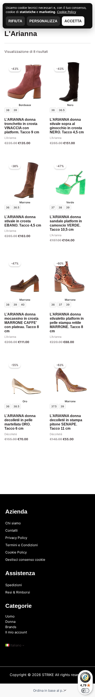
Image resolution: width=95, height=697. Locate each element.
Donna (10, 622)
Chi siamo (13, 523)
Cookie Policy (16, 552)
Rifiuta (15, 21)
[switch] (85, 690)
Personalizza (43, 21)
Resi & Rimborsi (17, 592)
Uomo (10, 616)
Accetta (73, 21)
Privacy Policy (16, 538)
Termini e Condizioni (21, 545)
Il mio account (16, 632)
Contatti (11, 530)
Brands (10, 627)
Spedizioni (13, 585)
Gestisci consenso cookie (25, 559)
